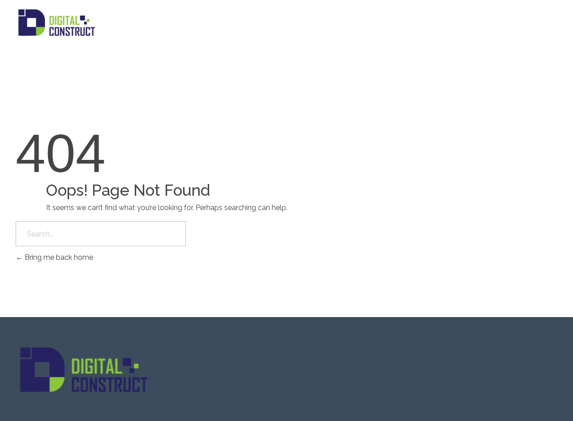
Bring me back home (58, 257)
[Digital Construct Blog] (286, 22)
